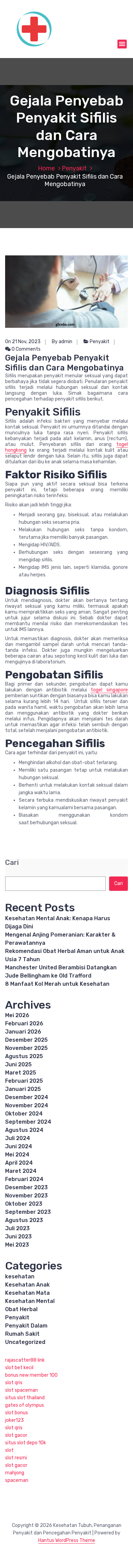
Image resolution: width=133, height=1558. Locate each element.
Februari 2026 (24, 1023)
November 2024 (26, 1105)
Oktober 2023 (23, 1204)
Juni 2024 (18, 1146)
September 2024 (28, 1122)
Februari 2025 (24, 1081)
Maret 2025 (20, 1072)
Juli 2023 (17, 1228)
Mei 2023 (17, 1244)
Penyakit (74, 168)
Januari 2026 (23, 1031)
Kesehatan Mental (30, 1301)
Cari (12, 863)
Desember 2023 (26, 1187)
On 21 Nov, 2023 (23, 342)
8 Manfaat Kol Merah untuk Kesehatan (57, 984)
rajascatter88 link (25, 1360)
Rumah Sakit (22, 1334)
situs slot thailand (25, 1398)
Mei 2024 (17, 1154)
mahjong (14, 1473)
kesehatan (19, 1276)
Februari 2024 (24, 1179)
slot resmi (16, 1458)
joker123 (14, 1420)
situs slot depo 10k (25, 1443)
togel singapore (109, 690)
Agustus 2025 (24, 1056)
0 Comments (26, 349)
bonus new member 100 (31, 1375)
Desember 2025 (26, 1040)
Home (46, 168)
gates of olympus (24, 1405)
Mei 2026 (17, 1015)
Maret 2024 (20, 1171)
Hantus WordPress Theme (66, 1540)
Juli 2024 (17, 1138)
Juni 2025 (18, 1064)
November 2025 (26, 1048)
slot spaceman (21, 1390)
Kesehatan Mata (27, 1293)
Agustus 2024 (24, 1130)
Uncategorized (25, 1342)
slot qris (14, 1383)
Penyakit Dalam (26, 1325)
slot (9, 1450)
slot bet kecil (19, 1368)
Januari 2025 (23, 1089)
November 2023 (26, 1195)
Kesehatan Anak (27, 1284)
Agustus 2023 (24, 1220)
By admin (62, 342)
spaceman (16, 1480)
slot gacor (16, 1435)
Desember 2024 (26, 1097)
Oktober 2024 (24, 1113)
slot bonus (16, 1413)
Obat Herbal (21, 1309)
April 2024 (19, 1163)
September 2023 (28, 1212)
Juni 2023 (18, 1236)
